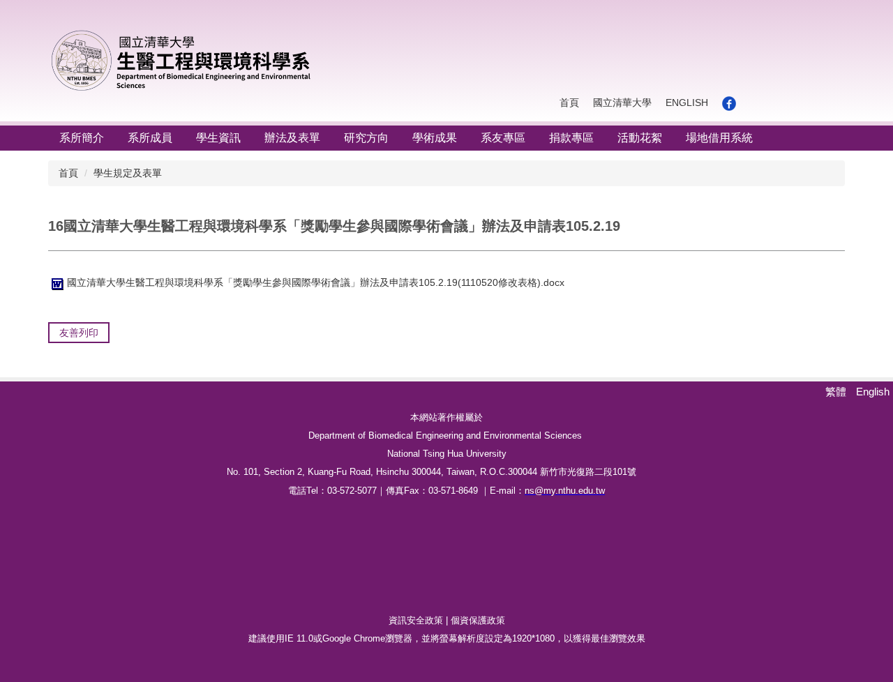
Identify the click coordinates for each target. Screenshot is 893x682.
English (687, 102)
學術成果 (434, 138)
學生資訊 (218, 138)
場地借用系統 (719, 138)
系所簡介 (81, 138)
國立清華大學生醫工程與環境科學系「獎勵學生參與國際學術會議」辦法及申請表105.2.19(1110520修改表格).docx (315, 282)
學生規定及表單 (127, 173)
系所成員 (150, 138)
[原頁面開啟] (729, 103)
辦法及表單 (292, 138)
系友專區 (503, 138)
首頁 (569, 102)
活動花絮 (639, 138)
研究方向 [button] (366, 138)
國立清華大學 (622, 102)
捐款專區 (571, 138)
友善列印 (78, 332)
